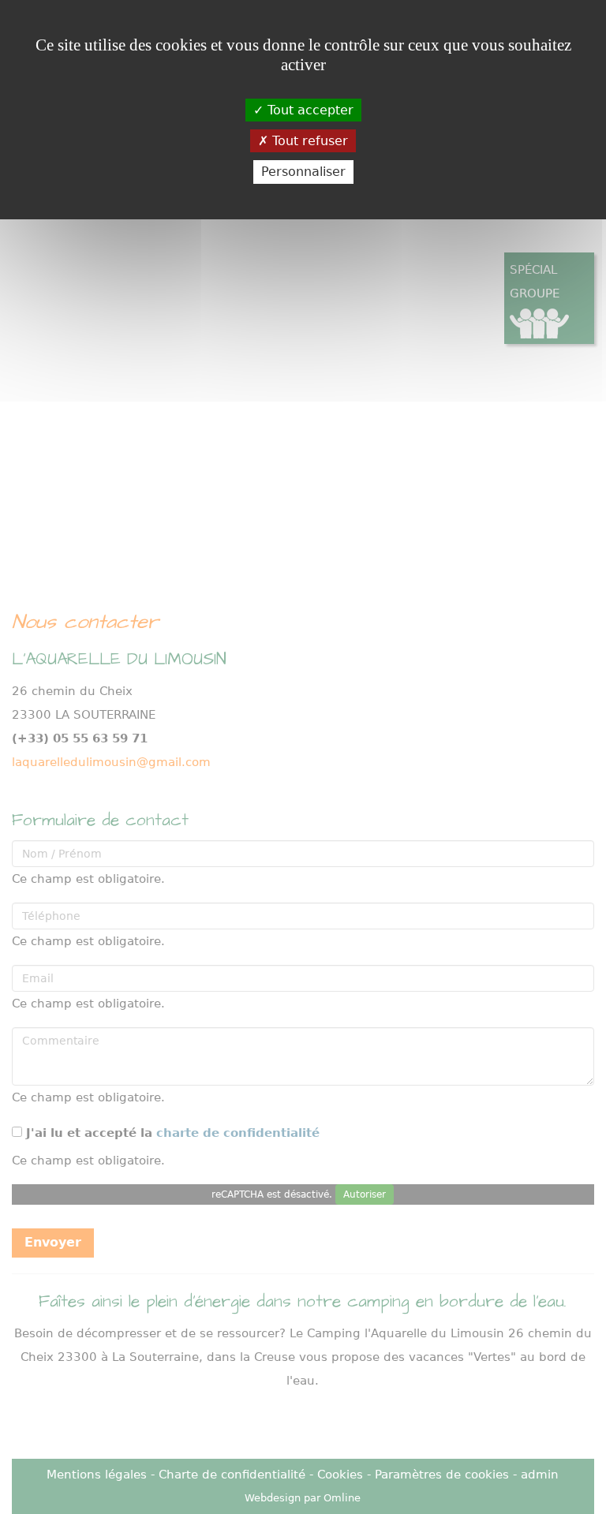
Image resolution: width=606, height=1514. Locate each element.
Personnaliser (303, 171)
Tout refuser (308, 140)
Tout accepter (309, 110)
